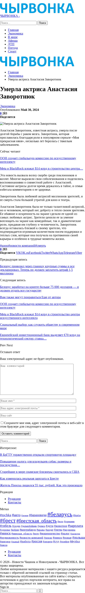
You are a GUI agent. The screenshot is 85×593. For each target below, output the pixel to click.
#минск (5, 533)
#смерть (40, 245)
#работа (25, 541)
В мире (13, 37)
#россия (36, 541)
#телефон (64, 541)
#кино (4, 245)
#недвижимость (9, 537)
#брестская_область (36, 520)
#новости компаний (21, 245)
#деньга (41, 526)
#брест (8, 520)
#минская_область (21, 533)
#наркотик (75, 533)
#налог (65, 533)
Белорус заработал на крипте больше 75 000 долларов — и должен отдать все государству (39, 288)
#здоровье (5, 530)
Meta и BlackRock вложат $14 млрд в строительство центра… (41, 168)
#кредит (49, 529)
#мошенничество (50, 533)
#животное (60, 525)
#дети (49, 525)
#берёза (77, 515)
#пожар (67, 537)
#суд (56, 541)
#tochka (5, 515)
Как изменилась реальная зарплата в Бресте (29, 478)
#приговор (5, 541)
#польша (78, 537)
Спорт (12, 51)
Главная (13, 30)
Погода (13, 47)
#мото (36, 533)
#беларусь (59, 514)
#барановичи (38, 515)
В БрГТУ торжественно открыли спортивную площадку (38, 454)
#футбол (75, 541)
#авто (16, 515)
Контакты (14, 502)
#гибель (5, 526)
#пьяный (15, 542)
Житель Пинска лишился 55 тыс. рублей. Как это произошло (41, 485)
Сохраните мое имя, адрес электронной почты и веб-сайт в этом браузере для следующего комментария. (42, 424)
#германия (69, 521)
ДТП (11, 44)
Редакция (14, 498)
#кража (41, 529)
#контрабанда (28, 529)
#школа (3, 545)
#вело (60, 521)
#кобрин (15, 530)
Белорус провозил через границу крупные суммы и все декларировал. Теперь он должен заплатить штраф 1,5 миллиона (37, 270)
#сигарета (47, 541)
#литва (58, 529)
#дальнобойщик (29, 526)
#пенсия (48, 538)
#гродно (16, 526)
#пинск (57, 537)
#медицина (69, 529)
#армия (24, 515)
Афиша (13, 40)
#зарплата (75, 526)
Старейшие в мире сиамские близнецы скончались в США (39, 471)
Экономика (15, 33)
